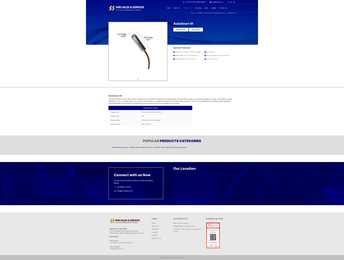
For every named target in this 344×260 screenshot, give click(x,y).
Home (169, 8)
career (213, 8)
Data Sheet (196, 30)
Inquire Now (181, 30)
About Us (177, 8)
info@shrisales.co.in (217, 2)
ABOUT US (155, 226)
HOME (154, 223)
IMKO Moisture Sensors (120, 147)
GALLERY (155, 232)
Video (206, 8)
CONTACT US (156, 238)
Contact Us (223, 8)
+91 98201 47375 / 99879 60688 (195, 2)
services (198, 8)
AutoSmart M (232, 13)
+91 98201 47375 (123, 187)
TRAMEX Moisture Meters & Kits (140, 147)
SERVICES (155, 229)
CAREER (154, 235)
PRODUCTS (186, 8)
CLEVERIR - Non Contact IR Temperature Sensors (211, 13)
